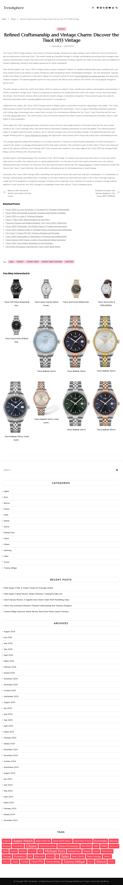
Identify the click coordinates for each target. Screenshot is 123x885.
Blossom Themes (83, 881)
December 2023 (11, 820)
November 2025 (11, 684)
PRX (30, 856)
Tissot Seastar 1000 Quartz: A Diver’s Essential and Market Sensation (35, 240)
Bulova (7, 503)
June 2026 (8, 643)
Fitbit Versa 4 (114, 846)
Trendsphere (14, 8)
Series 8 (6, 861)
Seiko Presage (94, 856)
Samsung (7, 550)
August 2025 (9, 702)
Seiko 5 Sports (78, 856)
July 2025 (8, 708)
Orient (6, 538)
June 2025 (8, 714)
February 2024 (10, 808)
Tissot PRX (16, 115)
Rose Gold (39, 856)
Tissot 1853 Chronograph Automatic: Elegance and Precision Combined (35, 213)
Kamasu (23, 851)
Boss (6, 497)
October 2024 (10, 761)
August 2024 (9, 773)
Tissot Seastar (84, 164)
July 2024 (8, 779)
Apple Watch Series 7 (62, 841)
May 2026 (8, 649)
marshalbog (56, 46)
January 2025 (9, 743)
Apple (6, 491)
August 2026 (9, 631)
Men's (40, 851)
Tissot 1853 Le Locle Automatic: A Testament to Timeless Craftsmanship (37, 209)
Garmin (6, 520)
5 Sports (6, 841)
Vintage (69, 262)
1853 (11, 262)
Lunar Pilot (32, 851)
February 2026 (10, 667)
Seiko (6, 556)
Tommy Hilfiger (10, 568)
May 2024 (8, 791)
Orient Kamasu (107, 851)
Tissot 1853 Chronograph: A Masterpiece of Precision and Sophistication (36, 236)
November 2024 (11, 755)
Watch (101, 861)
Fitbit (6, 515)
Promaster (20, 856)
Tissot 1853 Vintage (52, 262)
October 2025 (10, 690)
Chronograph (18, 846)
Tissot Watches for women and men (89, 76)
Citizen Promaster (68, 846)
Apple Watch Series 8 (82, 841)
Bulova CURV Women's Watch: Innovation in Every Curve (19, 193)
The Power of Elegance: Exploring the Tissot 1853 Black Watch (32, 246)
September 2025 (11, 696)
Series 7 (107, 856)
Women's (111, 861)
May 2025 (8, 720)
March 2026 (9, 661)
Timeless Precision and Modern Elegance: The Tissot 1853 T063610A (105, 193)
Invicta (6, 526)
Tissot (61, 29)
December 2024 (11, 749)
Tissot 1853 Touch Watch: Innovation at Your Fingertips (29, 243)
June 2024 (8, 785)
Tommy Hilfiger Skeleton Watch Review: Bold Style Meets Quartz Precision (36, 611)
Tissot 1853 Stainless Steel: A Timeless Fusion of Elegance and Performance (38, 230)
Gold (5, 851)
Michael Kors (9, 532)
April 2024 (8, 796)
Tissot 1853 (32, 262)
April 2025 (8, 726)
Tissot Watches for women (36, 135)
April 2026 (8, 655)
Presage (7, 856)
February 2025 (10, 737)
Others (7, 544)
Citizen (6, 509)
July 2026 (8, 637)
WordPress (104, 881)
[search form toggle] (117, 8)
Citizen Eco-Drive (47, 846)
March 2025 (9, 732)
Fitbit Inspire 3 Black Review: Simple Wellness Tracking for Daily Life (33, 594)
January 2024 (9, 814)
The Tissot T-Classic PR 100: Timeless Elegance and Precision (32, 233)
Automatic (100, 841)
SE (57, 856)
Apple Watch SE (43, 841)
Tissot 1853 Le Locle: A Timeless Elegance (24, 216)
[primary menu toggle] (93, 8)
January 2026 (9, 673)
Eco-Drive (86, 846)
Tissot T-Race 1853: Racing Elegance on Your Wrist (27, 219)
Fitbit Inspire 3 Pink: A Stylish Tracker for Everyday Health (28, 588)
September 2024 (11, 767)
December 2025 (11, 678)
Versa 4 (90, 862)
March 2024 (9, 802)
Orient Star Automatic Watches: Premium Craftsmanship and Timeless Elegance (38, 605)
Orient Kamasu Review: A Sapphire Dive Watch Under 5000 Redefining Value (36, 599)
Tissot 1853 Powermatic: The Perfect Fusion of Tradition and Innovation (36, 226)
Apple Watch (23, 841)
